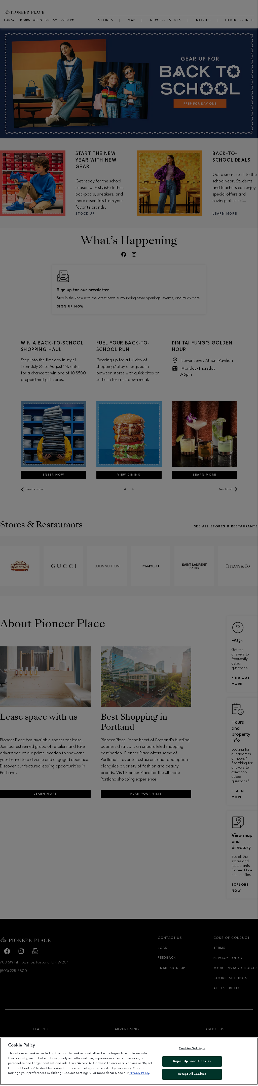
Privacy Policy (139, 1073)
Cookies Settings (192, 1048)
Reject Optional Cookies (192, 1061)
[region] (129, 1061)
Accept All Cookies (192, 1074)
